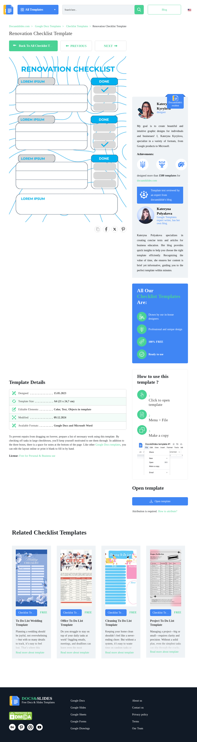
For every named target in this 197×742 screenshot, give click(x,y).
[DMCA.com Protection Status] (20, 717)
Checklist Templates (158, 296)
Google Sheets (78, 714)
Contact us (138, 707)
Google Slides (78, 707)
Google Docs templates (107, 444)
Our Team (137, 728)
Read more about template (30, 652)
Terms (135, 721)
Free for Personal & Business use (37, 455)
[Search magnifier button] (139, 9)
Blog (164, 9)
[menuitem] (186, 18)
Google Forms (78, 721)
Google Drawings (80, 728)
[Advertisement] (26, 310)
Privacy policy (140, 714)
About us (137, 700)
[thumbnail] (31, 577)
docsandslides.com (147, 180)
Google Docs (78, 700)
